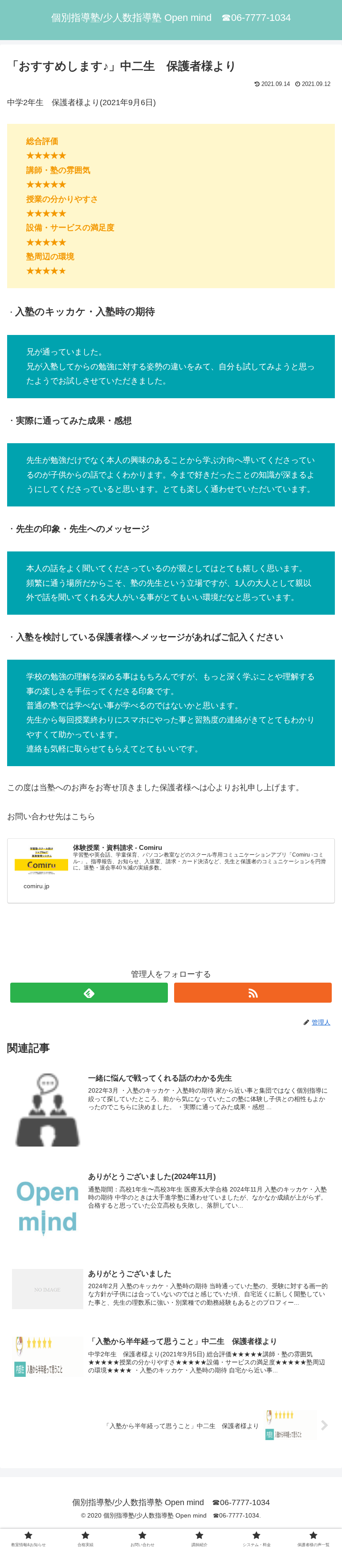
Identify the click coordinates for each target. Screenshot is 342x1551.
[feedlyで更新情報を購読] (88, 993)
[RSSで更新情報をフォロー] (252, 993)
